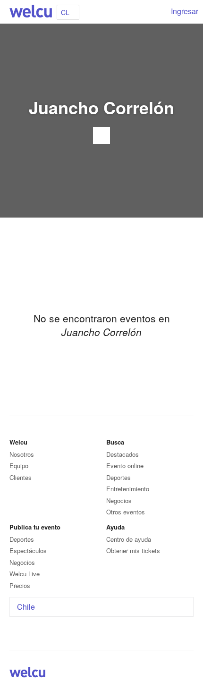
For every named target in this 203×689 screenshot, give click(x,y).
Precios (19, 585)
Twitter (176, 674)
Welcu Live (24, 573)
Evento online (125, 465)
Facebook (165, 674)
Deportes (118, 477)
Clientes (20, 477)
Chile (26, 606)
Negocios (119, 500)
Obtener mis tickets (133, 550)
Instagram (188, 674)
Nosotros (21, 454)
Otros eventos (125, 511)
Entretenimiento (127, 488)
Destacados (122, 454)
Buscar (156, 11)
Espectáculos (28, 550)
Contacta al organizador (101, 135)
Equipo (18, 465)
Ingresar (184, 11)
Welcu (30, 11)
